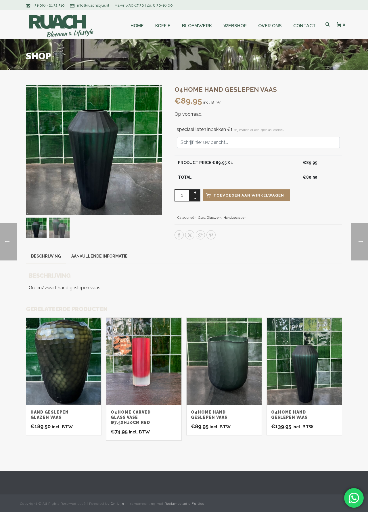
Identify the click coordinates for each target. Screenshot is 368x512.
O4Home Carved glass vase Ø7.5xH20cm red (131, 417)
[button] (150, 97)
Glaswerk (214, 218)
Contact (304, 25)
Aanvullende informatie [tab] (99, 256)
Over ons (270, 25)
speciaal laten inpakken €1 (230, 129)
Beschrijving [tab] (46, 256)
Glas (201, 218)
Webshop (235, 25)
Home (137, 25)
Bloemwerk (197, 25)
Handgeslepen (234, 218)
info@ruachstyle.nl (93, 5)
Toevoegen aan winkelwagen (248, 195)
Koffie (162, 25)
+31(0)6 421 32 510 (49, 5)
